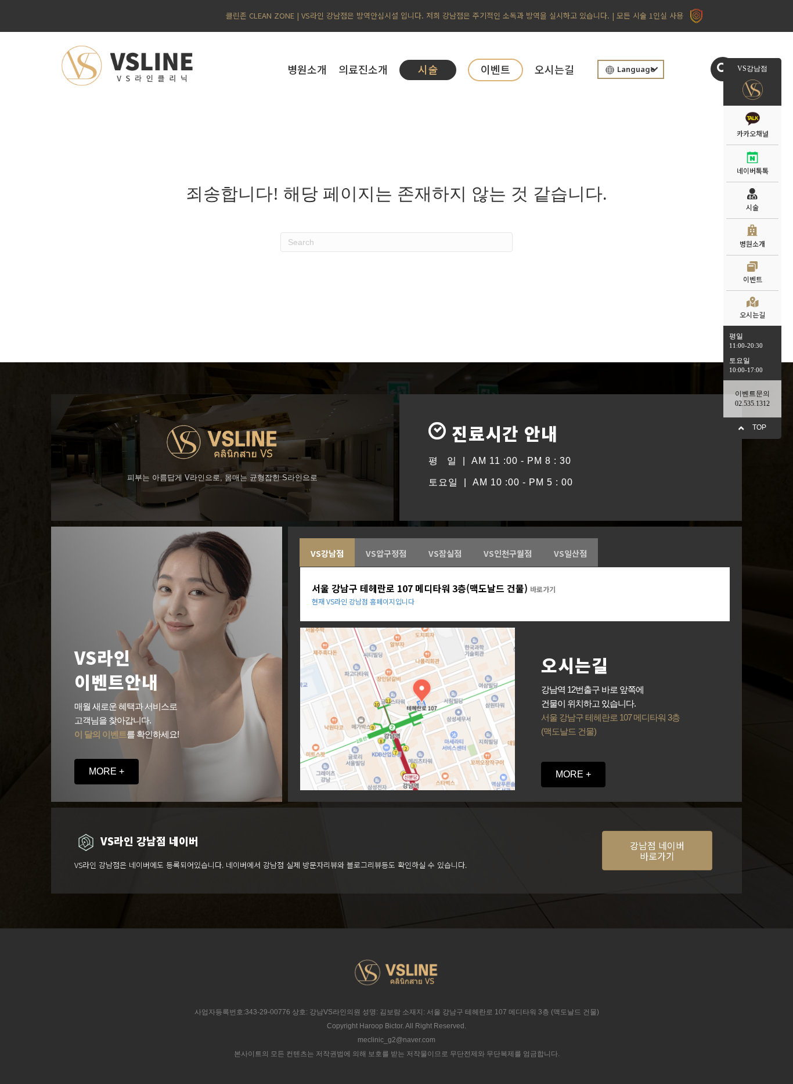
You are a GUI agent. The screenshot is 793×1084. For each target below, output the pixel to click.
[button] (723, 69)
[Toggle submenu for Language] (654, 69)
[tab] (327, 552)
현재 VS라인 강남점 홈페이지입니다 (363, 601)
